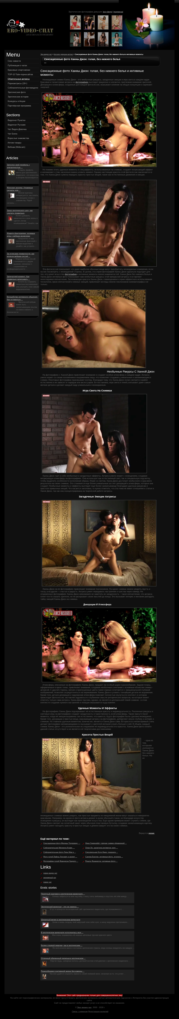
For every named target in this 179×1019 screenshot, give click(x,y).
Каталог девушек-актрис (63, 54)
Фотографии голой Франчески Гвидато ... (60, 861)
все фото (107, 12)
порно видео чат (50, 873)
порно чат (47, 882)
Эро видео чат (46, 54)
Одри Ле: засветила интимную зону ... (101, 848)
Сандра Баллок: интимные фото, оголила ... (104, 857)
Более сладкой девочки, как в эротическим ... (61, 945)
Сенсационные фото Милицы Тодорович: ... (61, 843)
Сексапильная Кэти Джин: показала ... (101, 852)
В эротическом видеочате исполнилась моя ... (62, 932)
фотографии (71, 274)
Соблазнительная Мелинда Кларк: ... (59, 848)
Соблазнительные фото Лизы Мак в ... (59, 852)
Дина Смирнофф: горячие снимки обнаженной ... (106, 843)
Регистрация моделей (98, 1011)
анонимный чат (49, 878)
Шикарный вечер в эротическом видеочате (60, 919)
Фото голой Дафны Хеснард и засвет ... (60, 857)
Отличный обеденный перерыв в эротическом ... (63, 958)
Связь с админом (80, 1011)
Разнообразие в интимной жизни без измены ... (62, 971)
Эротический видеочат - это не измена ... (60, 907)
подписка (118, 12)
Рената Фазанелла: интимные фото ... (101, 861)
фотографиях (82, 82)
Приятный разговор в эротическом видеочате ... (63, 894)
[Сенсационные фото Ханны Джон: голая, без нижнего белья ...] (29, 28)
